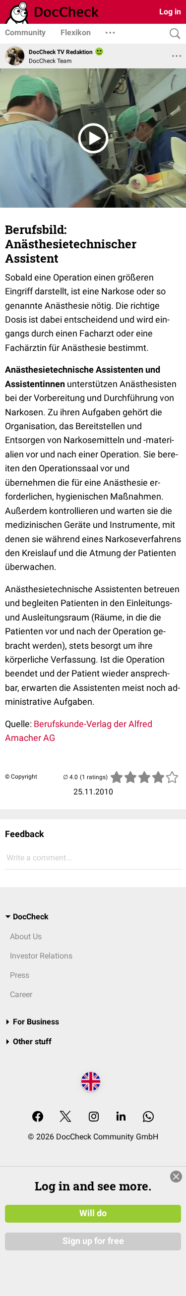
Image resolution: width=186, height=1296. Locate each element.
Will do (93, 1213)
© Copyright (21, 776)
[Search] (172, 34)
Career (21, 994)
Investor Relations (41, 955)
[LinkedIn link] (121, 1117)
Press (19, 975)
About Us (26, 936)
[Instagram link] (93, 1117)
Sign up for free (93, 1241)
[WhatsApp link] (148, 1117)
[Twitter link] (65, 1117)
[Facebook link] (37, 1117)
